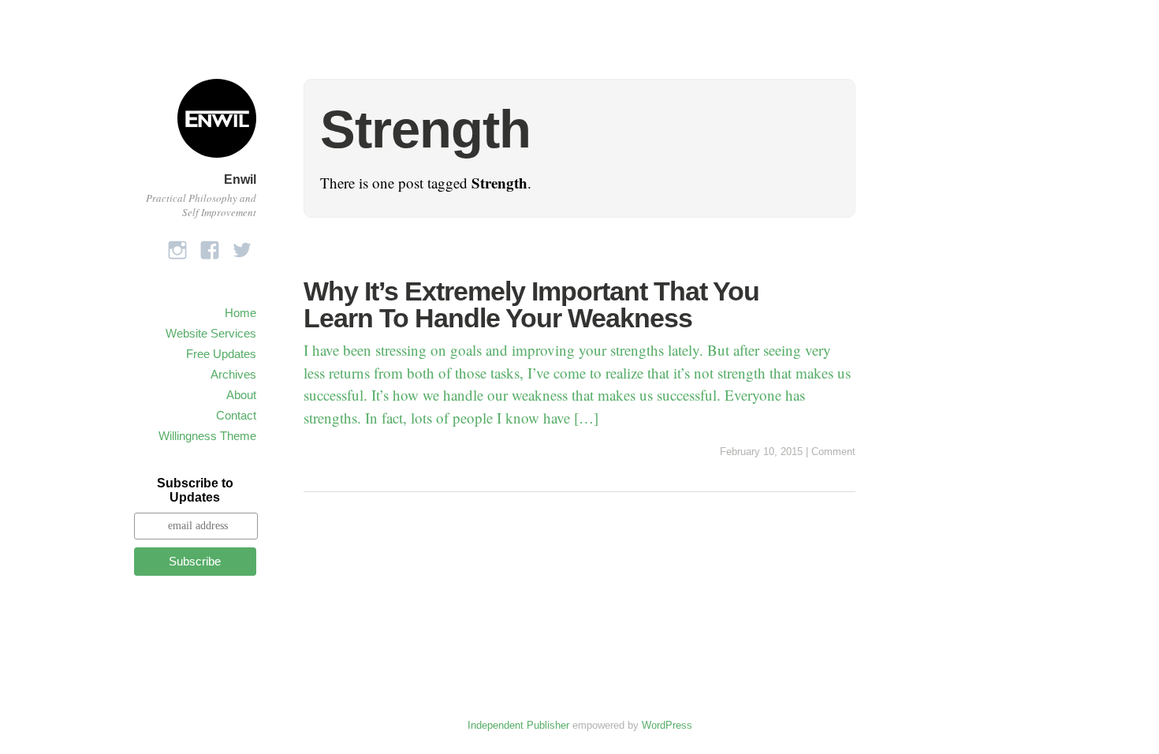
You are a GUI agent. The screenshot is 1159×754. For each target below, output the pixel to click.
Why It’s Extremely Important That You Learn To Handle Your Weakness (531, 304)
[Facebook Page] (210, 246)
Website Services (211, 333)
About (241, 394)
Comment (833, 451)
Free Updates (221, 353)
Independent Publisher (518, 725)
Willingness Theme (207, 435)
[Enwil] (216, 160)
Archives (233, 374)
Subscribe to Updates (195, 490)
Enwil (240, 179)
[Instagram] (177, 246)
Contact (236, 415)
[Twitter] (242, 246)
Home (240, 312)
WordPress (667, 725)
